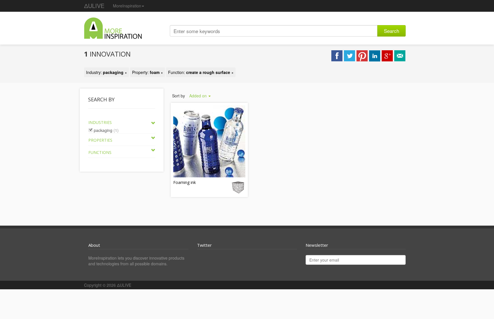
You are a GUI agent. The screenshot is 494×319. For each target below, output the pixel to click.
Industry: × (106, 72)
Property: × (147, 72)
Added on (198, 96)
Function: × (201, 72)
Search (391, 30)
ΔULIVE (94, 5)
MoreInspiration (127, 6)
